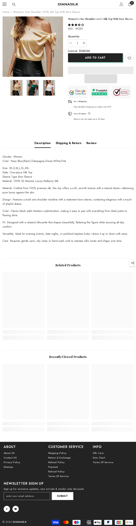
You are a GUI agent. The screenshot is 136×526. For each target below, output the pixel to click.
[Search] (14, 4)
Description (42, 143)
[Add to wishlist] (129, 58)
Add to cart (95, 58)
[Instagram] (15, 509)
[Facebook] (7, 509)
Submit (62, 496)
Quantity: (74, 36)
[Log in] (121, 4)
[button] (76, 25)
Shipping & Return (68, 143)
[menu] (4, 4)
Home (5, 12)
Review (91, 143)
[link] (23, 332)
